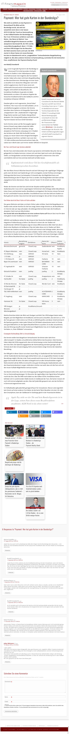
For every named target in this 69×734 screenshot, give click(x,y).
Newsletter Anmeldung (13, 725)
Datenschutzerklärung (29, 725)
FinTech (26, 9)
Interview (44, 9)
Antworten (7, 550)
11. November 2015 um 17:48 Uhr (12, 621)
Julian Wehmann (9, 643)
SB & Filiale (52, 9)
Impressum (65, 2)
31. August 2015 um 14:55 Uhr (11, 541)
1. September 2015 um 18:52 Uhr (15, 602)
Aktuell (5, 9)
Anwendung (32, 9)
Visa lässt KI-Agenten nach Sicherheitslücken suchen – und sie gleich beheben (34, 488)
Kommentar (8, 682)
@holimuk (49, 127)
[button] (44, 11)
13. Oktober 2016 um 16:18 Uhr (11, 645)
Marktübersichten (28, 10)
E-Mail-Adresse (8, 703)
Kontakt (52, 2)
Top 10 (10, 9)
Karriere (63, 9)
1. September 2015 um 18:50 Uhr (15, 560)
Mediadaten (58, 2)
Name (8, 697)
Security (58, 9)
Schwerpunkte (38, 10)
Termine (15, 9)
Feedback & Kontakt (52, 725)
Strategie (38, 9)
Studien (20, 9)
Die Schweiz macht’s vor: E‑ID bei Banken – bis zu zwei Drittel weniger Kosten (34, 513)
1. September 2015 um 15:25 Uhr (11, 582)
